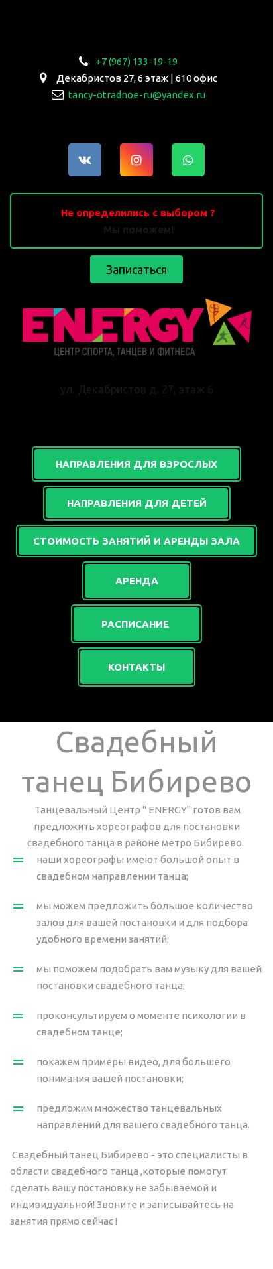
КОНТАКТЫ (136, 667)
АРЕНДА (136, 580)
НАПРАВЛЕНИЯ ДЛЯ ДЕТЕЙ (137, 503)
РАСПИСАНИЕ (136, 624)
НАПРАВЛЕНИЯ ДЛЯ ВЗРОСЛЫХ (136, 464)
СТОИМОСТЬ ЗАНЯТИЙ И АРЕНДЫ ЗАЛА (136, 541)
